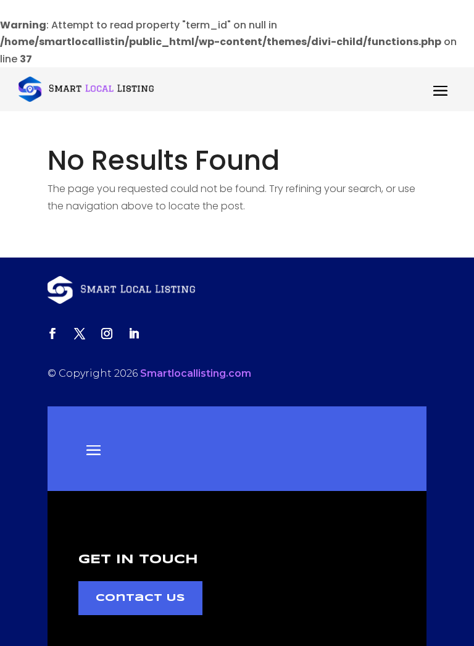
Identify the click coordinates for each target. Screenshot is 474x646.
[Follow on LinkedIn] (134, 333)
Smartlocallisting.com (195, 373)
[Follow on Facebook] (52, 333)
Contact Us (140, 598)
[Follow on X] (80, 333)
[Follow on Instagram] (107, 333)
